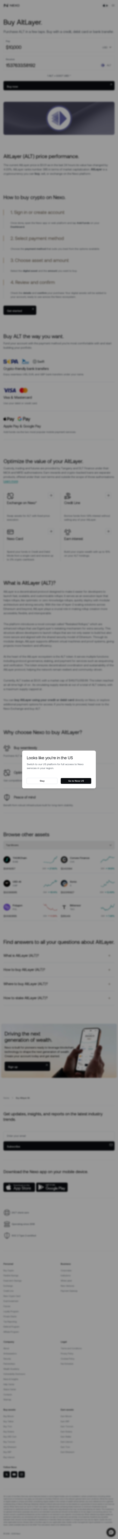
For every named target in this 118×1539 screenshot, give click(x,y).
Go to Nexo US (76, 780)
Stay (42, 780)
